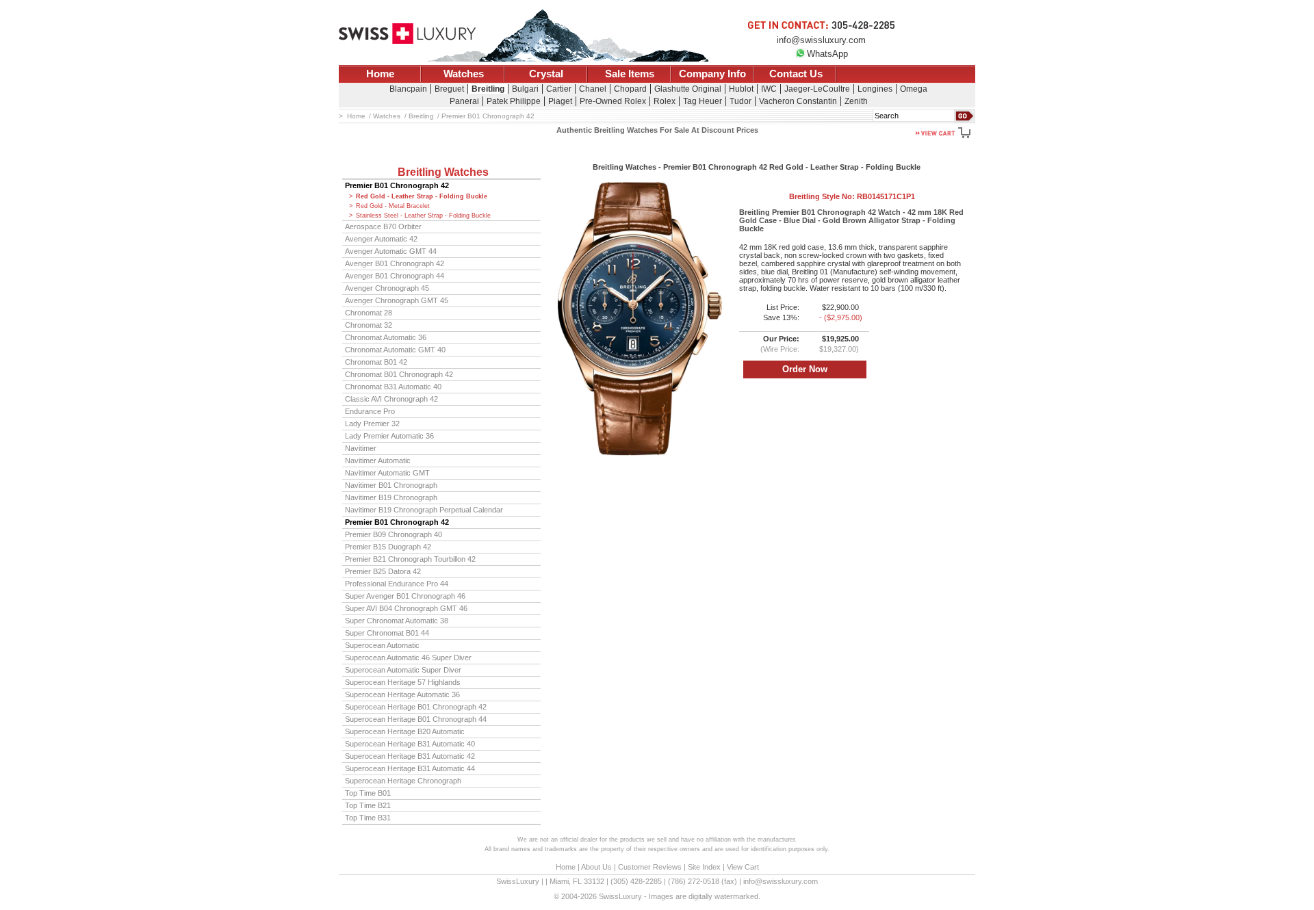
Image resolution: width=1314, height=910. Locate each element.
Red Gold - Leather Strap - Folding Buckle (421, 196)
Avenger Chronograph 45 (387, 288)
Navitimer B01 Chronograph (391, 485)
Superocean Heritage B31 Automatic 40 (410, 744)
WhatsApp (827, 54)
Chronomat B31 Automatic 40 (393, 386)
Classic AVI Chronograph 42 (391, 399)
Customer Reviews (650, 867)
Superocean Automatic (382, 645)
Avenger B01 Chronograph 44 (394, 276)
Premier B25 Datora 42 (383, 571)
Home (380, 73)
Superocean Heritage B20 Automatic (405, 731)
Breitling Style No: (852, 196)
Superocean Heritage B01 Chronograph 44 (416, 719)
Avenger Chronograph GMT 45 (396, 300)
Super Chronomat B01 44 (387, 633)
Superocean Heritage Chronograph (403, 781)
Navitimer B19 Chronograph (391, 497)
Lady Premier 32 (372, 423)
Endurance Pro (370, 411)
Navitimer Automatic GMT (387, 473)
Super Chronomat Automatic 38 (396, 620)
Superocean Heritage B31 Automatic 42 (410, 756)
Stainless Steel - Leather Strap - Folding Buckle (423, 215)
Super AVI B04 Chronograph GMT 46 (406, 608)
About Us (596, 867)
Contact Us (796, 73)
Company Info (712, 73)
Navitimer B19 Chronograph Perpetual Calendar (424, 510)
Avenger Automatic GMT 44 (391, 251)
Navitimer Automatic (378, 460)
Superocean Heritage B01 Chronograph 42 (416, 707)
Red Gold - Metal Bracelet (393, 206)
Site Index (704, 867)
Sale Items (629, 73)
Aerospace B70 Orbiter (383, 226)
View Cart (743, 867)
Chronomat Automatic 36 (385, 337)
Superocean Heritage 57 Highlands (403, 682)
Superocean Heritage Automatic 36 (402, 694)
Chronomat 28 (368, 313)
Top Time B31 (368, 818)
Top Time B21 (368, 805)
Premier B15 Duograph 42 (388, 547)
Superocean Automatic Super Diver (403, 670)
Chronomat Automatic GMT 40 (395, 350)
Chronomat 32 (368, 325)
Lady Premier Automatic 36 (389, 436)
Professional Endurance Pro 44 (396, 584)
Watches (463, 73)
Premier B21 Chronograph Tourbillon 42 (410, 559)
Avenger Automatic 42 (381, 239)
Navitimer (360, 448)
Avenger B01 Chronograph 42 (394, 263)
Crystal (546, 73)
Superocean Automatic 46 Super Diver (408, 657)
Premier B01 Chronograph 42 (397, 185)
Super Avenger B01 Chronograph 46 (405, 596)
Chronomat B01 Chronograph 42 (399, 374)
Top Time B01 (368, 793)
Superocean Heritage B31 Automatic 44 (410, 768)
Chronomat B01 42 (376, 362)
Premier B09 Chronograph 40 (393, 534)
